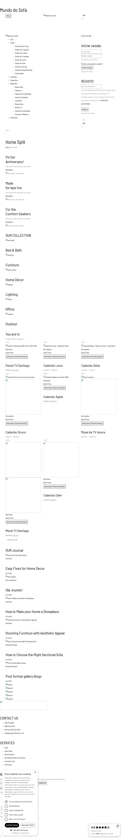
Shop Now (9, 170)
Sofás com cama (21, 53)
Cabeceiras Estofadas (23, 94)
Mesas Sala (19, 104)
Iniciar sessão (86, 36)
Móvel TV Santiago (17, 531)
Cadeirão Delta (90, 365)
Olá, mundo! (14, 590)
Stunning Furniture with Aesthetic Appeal (35, 633)
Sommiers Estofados (22, 111)
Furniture (12, 265)
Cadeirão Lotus (53, 365)
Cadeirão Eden (52, 495)
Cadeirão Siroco (16, 432)
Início (7, 147)
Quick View (10, 352)
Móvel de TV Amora (93, 432)
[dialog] (20, 803)
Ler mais (9, 573)
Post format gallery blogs (23, 676)
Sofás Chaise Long (21, 46)
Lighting (12, 294)
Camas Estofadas (21, 97)
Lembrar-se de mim (90, 59)
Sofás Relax (19, 73)
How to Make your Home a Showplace (32, 611)
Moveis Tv (18, 107)
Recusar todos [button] (28, 825)
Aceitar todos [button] (12, 825)
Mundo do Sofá (13, 10)
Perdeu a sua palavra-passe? (92, 64)
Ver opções (47, 349)
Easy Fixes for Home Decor (25, 568)
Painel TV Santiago (18, 365)
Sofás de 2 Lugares (22, 56)
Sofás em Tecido (21, 67)
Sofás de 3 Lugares (22, 49)
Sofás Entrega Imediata (23, 70)
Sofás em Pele (20, 63)
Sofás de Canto (20, 60)
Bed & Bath (14, 250)
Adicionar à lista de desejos (16, 356)
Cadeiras (18, 90)
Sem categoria (11, 580)
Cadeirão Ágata (53, 397)
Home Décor (15, 279)
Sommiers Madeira (22, 114)
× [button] (35, 772)
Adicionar (9, 349)
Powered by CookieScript (20, 833)
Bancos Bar (19, 87)
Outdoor (11, 324)
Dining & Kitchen (11, 645)
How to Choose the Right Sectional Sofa (34, 654)
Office (10, 309)
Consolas (18, 100)
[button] (98, 17)
